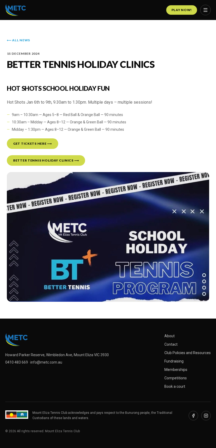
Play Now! (181, 10)
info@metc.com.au (46, 362)
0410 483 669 (16, 362)
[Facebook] (193, 415)
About (169, 336)
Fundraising (174, 361)
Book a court (174, 386)
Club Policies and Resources (187, 353)
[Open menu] (205, 10)
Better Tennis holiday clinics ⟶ (46, 160)
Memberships (175, 370)
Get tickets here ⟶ (32, 143)
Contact (171, 344)
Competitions (175, 378)
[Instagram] (206, 415)
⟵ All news (18, 40)
